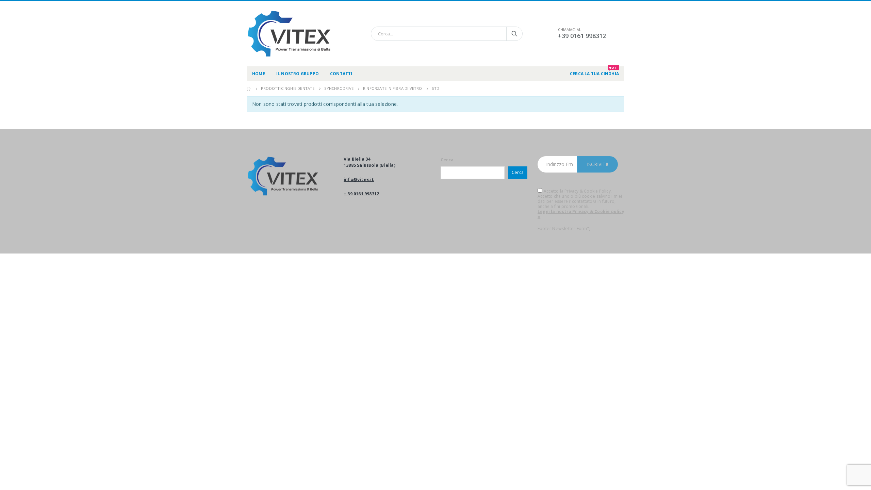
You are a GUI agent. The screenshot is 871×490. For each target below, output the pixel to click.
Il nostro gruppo (297, 74)
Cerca (447, 160)
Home (258, 74)
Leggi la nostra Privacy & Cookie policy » (581, 214)
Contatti (341, 74)
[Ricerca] (514, 33)
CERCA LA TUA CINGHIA (594, 71)
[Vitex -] (289, 33)
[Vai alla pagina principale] (249, 88)
